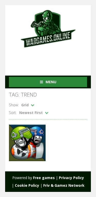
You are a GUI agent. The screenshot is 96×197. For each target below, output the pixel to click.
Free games (44, 177)
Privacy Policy (71, 177)
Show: (14, 104)
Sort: (13, 112)
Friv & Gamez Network (63, 185)
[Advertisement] (52, 58)
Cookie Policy (27, 185)
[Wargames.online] (48, 28)
